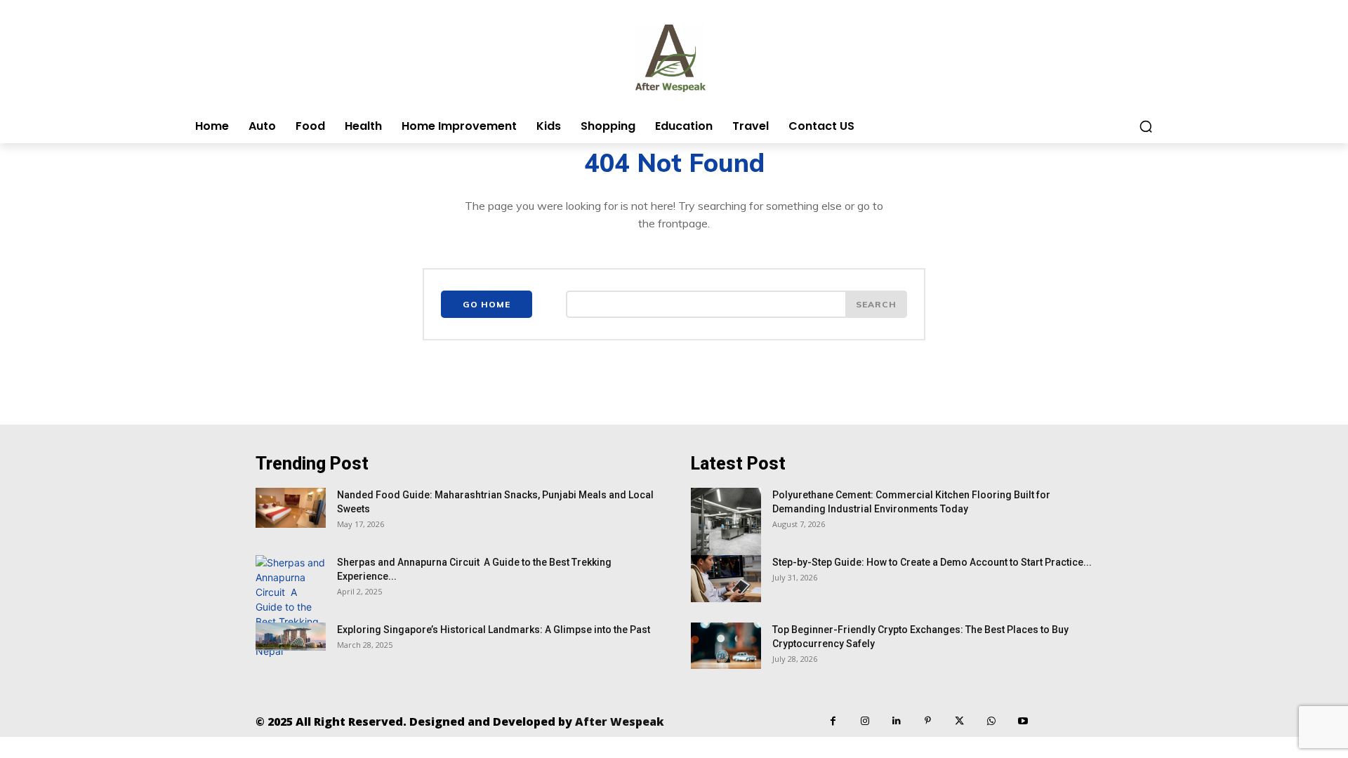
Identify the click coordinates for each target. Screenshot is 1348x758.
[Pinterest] (928, 721)
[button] (1146, 126)
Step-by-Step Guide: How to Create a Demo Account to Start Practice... (932, 562)
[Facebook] (833, 721)
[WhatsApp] (991, 721)
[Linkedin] (896, 721)
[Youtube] (1022, 721)
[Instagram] (864, 721)
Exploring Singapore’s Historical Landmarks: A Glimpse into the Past (493, 629)
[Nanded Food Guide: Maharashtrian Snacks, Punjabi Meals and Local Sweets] (291, 507)
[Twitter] (959, 721)
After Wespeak (619, 721)
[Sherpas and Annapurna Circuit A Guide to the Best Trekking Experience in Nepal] (291, 606)
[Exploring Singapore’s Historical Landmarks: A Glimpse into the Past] (291, 637)
